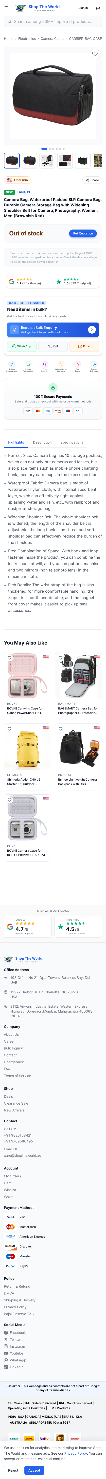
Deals (8, 1096)
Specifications (71, 442)
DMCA (9, 1293)
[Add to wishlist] (95, 54)
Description (42, 442)
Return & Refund (17, 1286)
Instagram (18, 1346)
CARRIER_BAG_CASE (85, 38)
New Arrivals (14, 1110)
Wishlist (10, 1190)
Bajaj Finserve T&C (19, 1314)
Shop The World (44, 6)
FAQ (7, 1069)
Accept (34, 1470)
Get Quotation (83, 233)
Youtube (16, 1353)
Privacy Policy (75, 1453)
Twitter (15, 1339)
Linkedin (16, 1367)
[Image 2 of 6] (50, 149)
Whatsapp (18, 1360)
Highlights (16, 442)
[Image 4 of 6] (57, 149)
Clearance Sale (16, 1103)
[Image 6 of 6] (64, 149)
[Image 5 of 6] (60, 149)
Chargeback (14, 1062)
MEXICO (47, 1416)
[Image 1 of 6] (44, 149)
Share (94, 180)
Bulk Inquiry (13, 1048)
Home (8, 38)
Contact (10, 1055)
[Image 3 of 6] (53, 149)
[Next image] (95, 96)
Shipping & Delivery (19, 1300)
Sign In (83, 8)
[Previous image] (10, 96)
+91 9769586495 (18, 1141)
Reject (13, 1470)
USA (21, 1416)
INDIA (12, 1416)
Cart (7, 1183)
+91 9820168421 (18, 1135)
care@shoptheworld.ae (22, 1155)
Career (9, 1041)
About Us (11, 1034)
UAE (58, 1416)
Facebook (18, 1332)
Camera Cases (52, 38)
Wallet (9, 1197)
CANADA (33, 1416)
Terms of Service (17, 1076)
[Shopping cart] (97, 7)
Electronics (27, 38)
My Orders (12, 1176)
